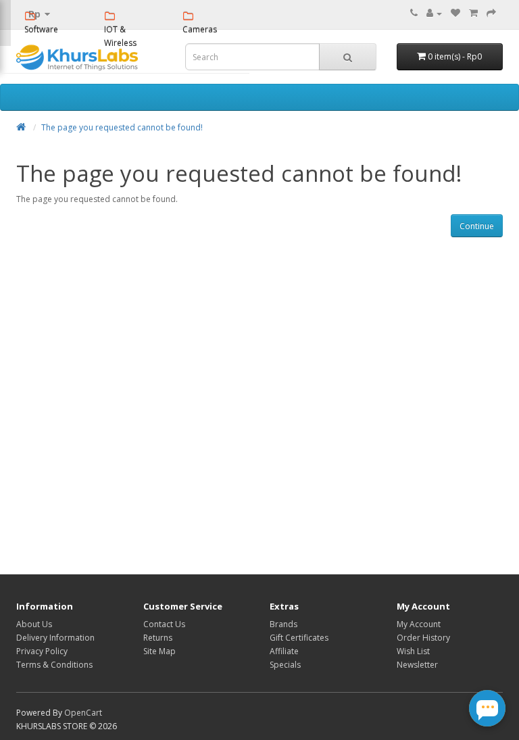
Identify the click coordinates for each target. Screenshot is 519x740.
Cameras (199, 29)
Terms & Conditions (54, 664)
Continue (477, 226)
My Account (419, 624)
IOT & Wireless (120, 36)
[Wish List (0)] (455, 13)
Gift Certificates (299, 637)
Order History (423, 637)
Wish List (413, 651)
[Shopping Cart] (473, 13)
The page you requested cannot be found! (122, 127)
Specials (285, 664)
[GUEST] (434, 13)
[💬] (487, 708)
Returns (157, 637)
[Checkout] (491, 13)
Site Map (159, 651)
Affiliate (284, 651)
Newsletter (417, 664)
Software (41, 29)
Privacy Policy (42, 651)
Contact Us (164, 624)
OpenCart (83, 712)
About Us (34, 624)
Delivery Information (55, 637)
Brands (283, 624)
